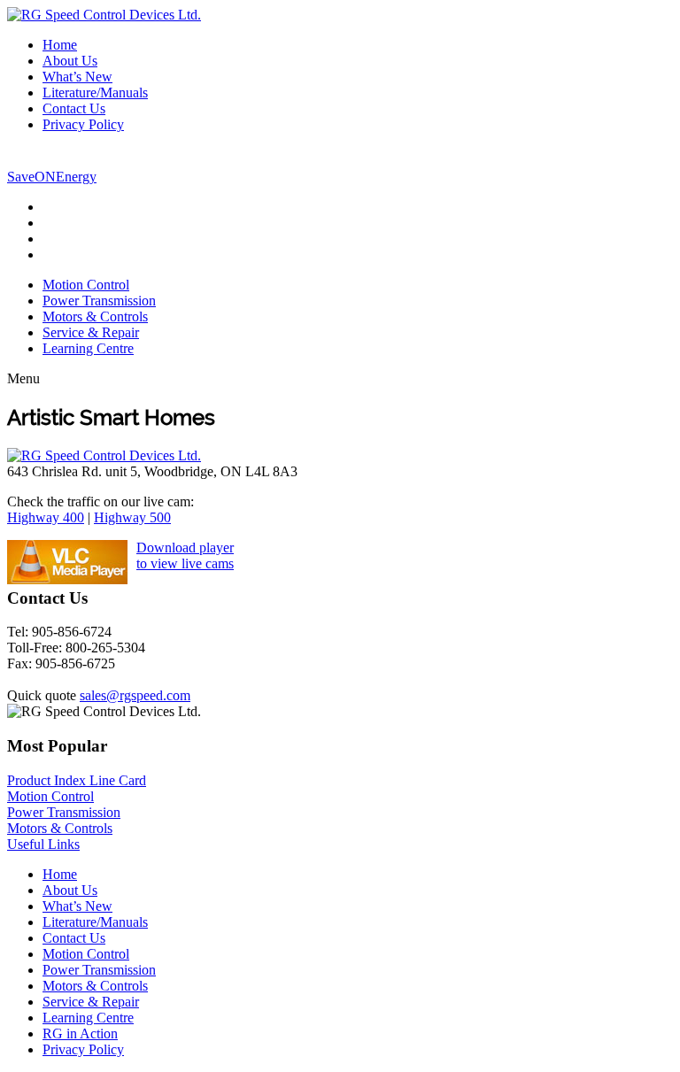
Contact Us (73, 108)
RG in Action (80, 1033)
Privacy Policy (83, 124)
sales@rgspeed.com (135, 695)
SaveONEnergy (52, 176)
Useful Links (43, 844)
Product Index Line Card (76, 780)
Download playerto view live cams (185, 555)
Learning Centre (88, 348)
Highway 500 (132, 517)
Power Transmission (99, 300)
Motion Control (85, 284)
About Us (69, 60)
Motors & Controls (95, 316)
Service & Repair (90, 332)
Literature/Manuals (95, 92)
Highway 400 (45, 517)
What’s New (77, 76)
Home (59, 44)
